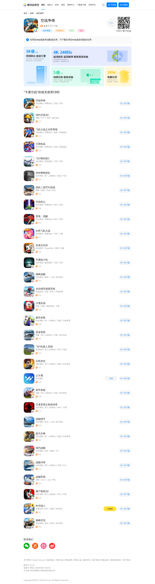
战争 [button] (52, 523)
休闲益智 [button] (39, 132)
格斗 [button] (46, 509)
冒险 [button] (56, 132)
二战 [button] (52, 277)
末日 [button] (59, 494)
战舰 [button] (52, 451)
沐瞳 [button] (62, 248)
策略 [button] (37, 118)
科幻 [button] (56, 205)
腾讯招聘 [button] (68, 560)
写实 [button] (81, 30)
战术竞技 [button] (55, 118)
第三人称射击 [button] (46, 335)
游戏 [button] (32, 13)
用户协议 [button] (126, 560)
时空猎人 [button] (59, 509)
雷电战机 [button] (63, 132)
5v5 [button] (57, 451)
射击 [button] (46, 422)
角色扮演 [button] (39, 291)
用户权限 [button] (96, 560)
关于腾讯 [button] (27, 560)
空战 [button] (71, 30)
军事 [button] (48, 118)
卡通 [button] (61, 234)
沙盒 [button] (46, 291)
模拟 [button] (43, 190)
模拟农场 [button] (50, 306)
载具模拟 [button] (48, 161)
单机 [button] (37, 306)
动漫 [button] (65, 349)
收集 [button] (43, 306)
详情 (111, 378)
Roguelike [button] (49, 248)
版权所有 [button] (87, 560)
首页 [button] (25, 13)
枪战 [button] (59, 176)
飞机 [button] (56, 161)
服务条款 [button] (50, 560)
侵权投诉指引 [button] (115, 560)
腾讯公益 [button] (77, 560)
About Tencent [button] (39, 560)
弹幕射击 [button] (60, 30)
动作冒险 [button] (46, 30)
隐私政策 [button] (105, 560)
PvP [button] (43, 118)
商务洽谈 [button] (59, 560)
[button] (31, 4)
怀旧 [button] (61, 205)
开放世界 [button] (59, 291)
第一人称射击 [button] (50, 176)
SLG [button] (43, 480)
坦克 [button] (56, 393)
